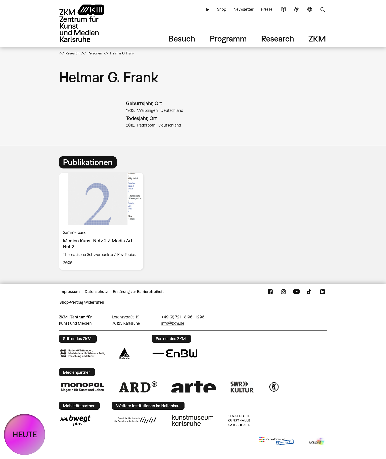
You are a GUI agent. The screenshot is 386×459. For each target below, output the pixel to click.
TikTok (309, 291)
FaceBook (270, 291)
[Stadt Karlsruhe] (124, 353)
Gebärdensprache (296, 9)
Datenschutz (96, 291)
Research (277, 38)
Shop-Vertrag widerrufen (81, 302)
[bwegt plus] (75, 420)
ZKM (317, 38)
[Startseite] (88, 23)
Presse (267, 9)
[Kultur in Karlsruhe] (273, 387)
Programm (228, 38)
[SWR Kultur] (242, 387)
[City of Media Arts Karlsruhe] (317, 441)
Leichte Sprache (283, 9)
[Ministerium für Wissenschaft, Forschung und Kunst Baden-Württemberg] (82, 353)
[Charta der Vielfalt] (276, 441)
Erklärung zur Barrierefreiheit (138, 291)
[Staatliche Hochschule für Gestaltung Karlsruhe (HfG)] (135, 420)
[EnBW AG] (175, 353)
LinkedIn (322, 291)
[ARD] (138, 387)
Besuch (181, 38)
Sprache (309, 9)
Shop (221, 9)
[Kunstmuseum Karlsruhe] (192, 420)
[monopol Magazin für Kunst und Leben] (82, 387)
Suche (322, 9)
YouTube (296, 291)
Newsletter (244, 9)
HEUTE (25, 434)
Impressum (69, 291)
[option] (103, 221)
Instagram (283, 291)
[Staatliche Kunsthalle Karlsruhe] (239, 420)
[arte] (193, 386)
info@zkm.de (172, 323)
